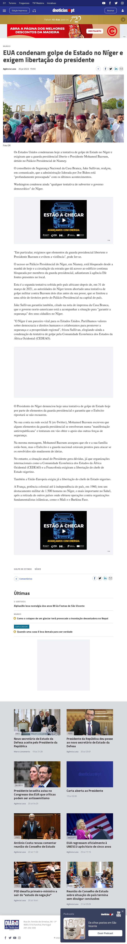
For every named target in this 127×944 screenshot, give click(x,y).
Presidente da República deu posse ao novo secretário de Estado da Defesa (90, 742)
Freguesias (24, 3)
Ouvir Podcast (105, 933)
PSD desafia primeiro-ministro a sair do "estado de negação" (35, 893)
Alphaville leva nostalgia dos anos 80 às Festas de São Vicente (49, 606)
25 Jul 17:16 (86, 851)
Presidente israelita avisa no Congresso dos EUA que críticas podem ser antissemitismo (35, 794)
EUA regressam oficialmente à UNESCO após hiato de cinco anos (89, 844)
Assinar (110, 10)
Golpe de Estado (23, 569)
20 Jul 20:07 (86, 751)
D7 (4, 3)
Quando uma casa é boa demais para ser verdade (44, 632)
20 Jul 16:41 (33, 900)
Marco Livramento (22, 751)
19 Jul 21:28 (37, 751)
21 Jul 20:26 (86, 904)
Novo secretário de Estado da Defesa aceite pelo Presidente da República (35, 742)
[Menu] (4, 10)
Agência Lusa (72, 751)
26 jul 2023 (26, 68)
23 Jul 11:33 (33, 851)
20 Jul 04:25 (33, 803)
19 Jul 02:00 (72, 796)
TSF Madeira (38, 3)
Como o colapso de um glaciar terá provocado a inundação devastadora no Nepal (62, 618)
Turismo (12, 3)
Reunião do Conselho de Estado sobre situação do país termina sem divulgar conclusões (87, 895)
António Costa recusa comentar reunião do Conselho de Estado (35, 844)
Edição (19, 10)
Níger (38, 569)
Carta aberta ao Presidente (85, 790)
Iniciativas (51, 3)
